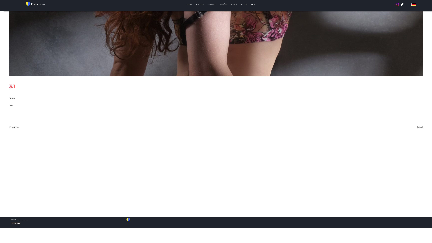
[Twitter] (402, 4)
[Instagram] (397, 4)
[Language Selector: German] (415, 4)
